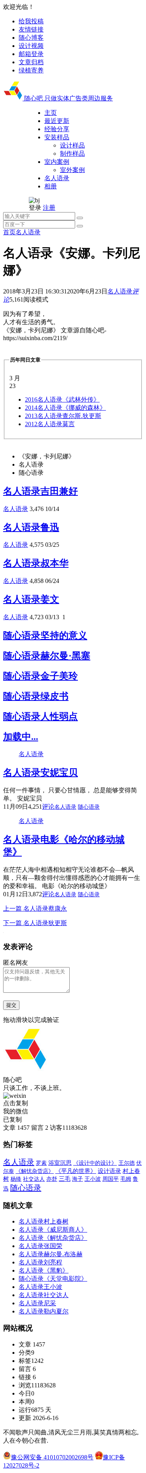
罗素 (41, 1163)
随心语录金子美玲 (40, 676)
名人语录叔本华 (36, 563)
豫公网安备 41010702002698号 (52, 1457)
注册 (49, 207)
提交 (11, 1005)
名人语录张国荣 (40, 1246)
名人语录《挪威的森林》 (65, 407)
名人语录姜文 (31, 599)
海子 (77, 1179)
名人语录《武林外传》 (62, 399)
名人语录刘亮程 (40, 1262)
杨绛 (16, 1179)
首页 (9, 232)
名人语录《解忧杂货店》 (53, 1237)
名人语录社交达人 (44, 1295)
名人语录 (28, 232)
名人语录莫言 (50, 424)
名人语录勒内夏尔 (44, 1311)
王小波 (92, 1179)
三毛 (64, 1179)
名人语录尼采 (37, 1303)
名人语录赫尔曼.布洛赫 (51, 1254)
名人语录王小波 (40, 1286)
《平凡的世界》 (75, 1171)
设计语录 (109, 1171)
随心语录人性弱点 (40, 716)
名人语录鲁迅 (31, 527)
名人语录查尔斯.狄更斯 (63, 416)
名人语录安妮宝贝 (40, 772)
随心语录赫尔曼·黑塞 (46, 656)
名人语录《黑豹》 (44, 1270)
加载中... (20, 737)
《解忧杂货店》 (35, 1171)
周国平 (110, 1179)
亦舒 (51, 1179)
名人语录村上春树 (44, 1221)
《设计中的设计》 (95, 1163)
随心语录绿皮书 (36, 696)
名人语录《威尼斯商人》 (53, 1229)
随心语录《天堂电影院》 (53, 1278)
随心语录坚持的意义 (45, 635)
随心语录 (89, 807)
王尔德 (126, 1163)
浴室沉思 (60, 1163)
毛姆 (125, 1179)
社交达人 (34, 1179)
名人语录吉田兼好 (40, 491)
